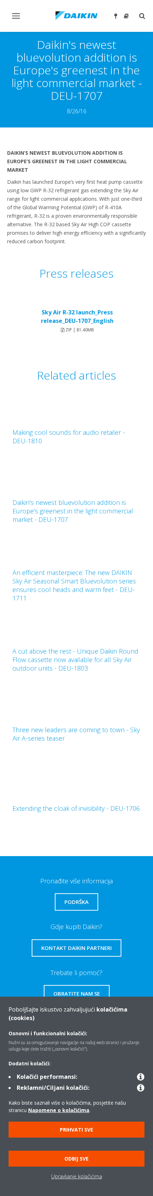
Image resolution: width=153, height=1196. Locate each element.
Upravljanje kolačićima (76, 1176)
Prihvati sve (76, 1129)
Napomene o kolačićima (58, 1110)
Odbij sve (76, 1158)
